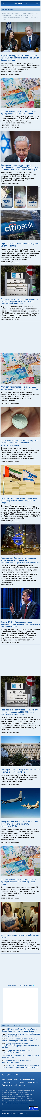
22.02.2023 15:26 (6, 127)
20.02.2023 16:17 (6, 784)
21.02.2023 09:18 (6, 521)
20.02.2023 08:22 (6, 951)
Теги (3, 1079)
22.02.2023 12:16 (6, 183)
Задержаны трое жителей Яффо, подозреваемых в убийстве (17, 1051)
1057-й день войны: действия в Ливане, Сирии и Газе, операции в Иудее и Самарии (19, 1030)
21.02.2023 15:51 (6, 403)
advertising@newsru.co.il (17, 1085)
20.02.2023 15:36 (6, 898)
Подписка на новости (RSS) (28, 1079)
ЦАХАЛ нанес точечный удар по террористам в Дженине (16, 1061)
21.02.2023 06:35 (6, 732)
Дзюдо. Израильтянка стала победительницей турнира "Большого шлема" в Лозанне (20, 1046)
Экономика (7, 10)
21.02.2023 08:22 (6, 585)
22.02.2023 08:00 (6, 262)
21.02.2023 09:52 (6, 461)
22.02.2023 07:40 (6, 320)
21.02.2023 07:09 (6, 642)
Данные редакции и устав (29, 1082)
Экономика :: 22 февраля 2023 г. (19, 986)
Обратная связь (12, 1079)
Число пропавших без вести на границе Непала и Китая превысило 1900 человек (19, 1040)
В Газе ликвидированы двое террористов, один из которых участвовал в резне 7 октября (20, 1066)
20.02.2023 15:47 (6, 842)
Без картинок (6, 1082)
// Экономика (15, 74)
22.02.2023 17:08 (6, 74)
